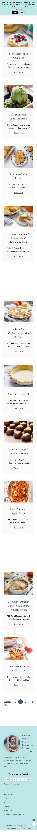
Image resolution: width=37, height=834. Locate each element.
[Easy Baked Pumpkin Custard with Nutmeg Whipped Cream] (18, 583)
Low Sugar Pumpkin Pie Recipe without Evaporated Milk (18, 237)
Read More (18, 72)
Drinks (6, 798)
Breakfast (8, 811)
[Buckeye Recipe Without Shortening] (18, 432)
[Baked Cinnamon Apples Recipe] (18, 492)
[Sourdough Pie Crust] (18, 376)
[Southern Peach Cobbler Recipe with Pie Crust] (18, 312)
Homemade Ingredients (14, 815)
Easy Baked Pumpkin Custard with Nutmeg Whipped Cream (18, 605)
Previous (7, 702)
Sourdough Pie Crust (18, 393)
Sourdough (8, 794)
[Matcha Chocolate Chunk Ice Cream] (18, 96)
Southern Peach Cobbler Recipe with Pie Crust (18, 333)
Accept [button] (14, 12)
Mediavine (27, 828)
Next (5, 705)
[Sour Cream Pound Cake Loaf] (18, 35)
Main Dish (8, 802)
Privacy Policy (22, 12)
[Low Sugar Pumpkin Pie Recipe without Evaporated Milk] (18, 216)
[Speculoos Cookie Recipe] (18, 157)
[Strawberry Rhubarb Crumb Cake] (18, 648)
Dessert (7, 806)
